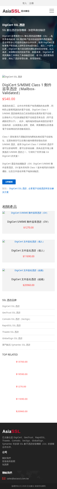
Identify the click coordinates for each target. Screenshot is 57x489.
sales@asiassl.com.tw (18, 478)
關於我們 (6, 458)
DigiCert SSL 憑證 (18, 188)
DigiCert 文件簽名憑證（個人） (28, 250)
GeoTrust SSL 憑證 (11, 312)
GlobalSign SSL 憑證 (12, 338)
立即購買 (9, 182)
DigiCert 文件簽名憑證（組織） (28, 279)
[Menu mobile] (51, 11)
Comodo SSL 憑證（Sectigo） (16, 319)
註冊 (31, 3)
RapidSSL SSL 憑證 (11, 325)
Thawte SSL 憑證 (10, 331)
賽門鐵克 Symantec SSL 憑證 (16, 344)
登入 (24, 3)
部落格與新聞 (8, 461)
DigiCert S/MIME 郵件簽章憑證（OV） (28, 221)
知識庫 (5, 464)
